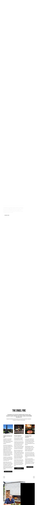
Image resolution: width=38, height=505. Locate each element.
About (7, 3)
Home (4, 3)
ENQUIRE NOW (7, 215)
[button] (4, 477)
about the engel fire (8, 471)
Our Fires (9, 3)
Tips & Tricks (14, 3)
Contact (18, 3)
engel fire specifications (19, 468)
